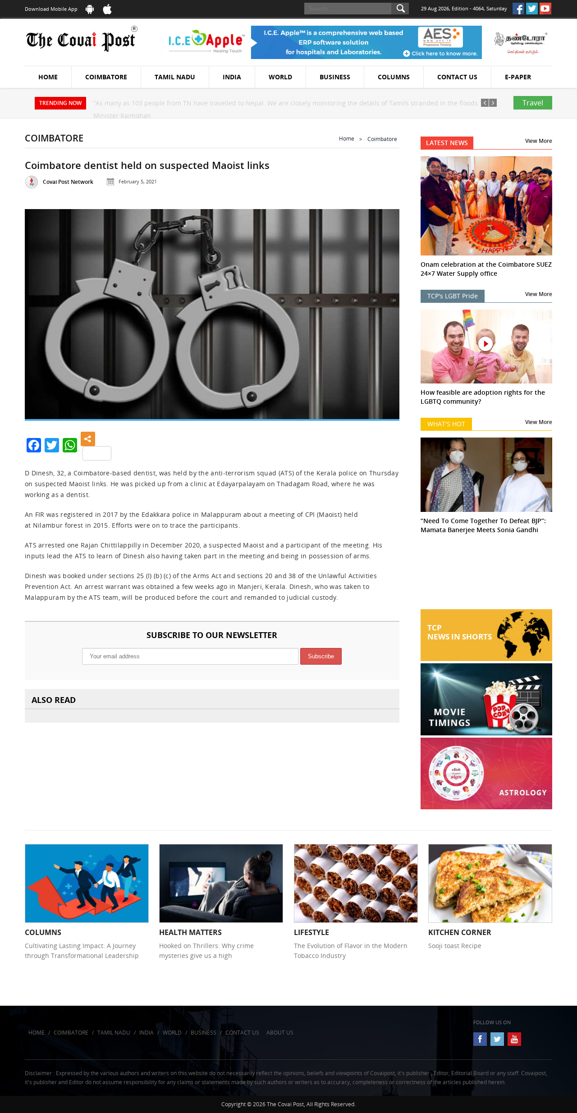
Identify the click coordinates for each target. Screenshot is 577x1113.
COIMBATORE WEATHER (487, 575)
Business (335, 77)
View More (538, 141)
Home (48, 77)
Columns (394, 77)
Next (381, 312)
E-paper (518, 77)
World (280, 77)
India (232, 77)
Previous (42, 312)
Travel (532, 103)
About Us (279, 1032)
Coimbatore (106, 77)
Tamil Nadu (175, 77)
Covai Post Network (68, 182)
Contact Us (457, 77)
